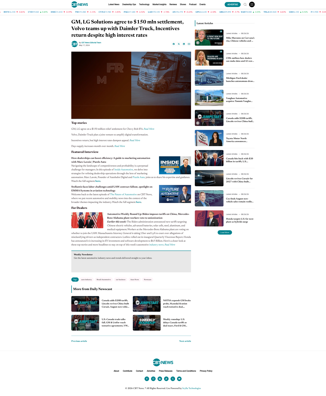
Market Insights (159, 4)
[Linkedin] (184, 44)
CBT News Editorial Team (91, 43)
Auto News (134, 279)
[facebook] (147, 378)
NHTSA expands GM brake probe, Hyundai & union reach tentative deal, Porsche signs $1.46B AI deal (177, 304)
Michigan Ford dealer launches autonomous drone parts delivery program (240, 80)
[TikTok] (166, 378)
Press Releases (165, 371)
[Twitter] (173, 378)
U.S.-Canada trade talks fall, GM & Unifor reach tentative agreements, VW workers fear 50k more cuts (115, 323)
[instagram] (153, 378)
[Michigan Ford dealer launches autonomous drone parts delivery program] (209, 78)
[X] (179, 44)
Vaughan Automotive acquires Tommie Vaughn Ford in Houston (238, 100)
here (97, 181)
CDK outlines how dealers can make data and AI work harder (240, 60)
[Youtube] (179, 378)
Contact (139, 371)
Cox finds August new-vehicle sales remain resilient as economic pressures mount (240, 200)
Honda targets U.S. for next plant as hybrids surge (239, 220)
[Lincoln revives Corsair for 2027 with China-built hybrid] (209, 178)
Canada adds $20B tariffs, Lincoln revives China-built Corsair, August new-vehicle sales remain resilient (115, 304)
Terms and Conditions (186, 371)
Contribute (127, 371)
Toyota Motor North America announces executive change (236, 140)
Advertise (151, 371)
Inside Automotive (123, 169)
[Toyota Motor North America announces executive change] (209, 138)
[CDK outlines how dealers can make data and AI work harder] (209, 58)
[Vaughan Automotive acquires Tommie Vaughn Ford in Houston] (209, 98)
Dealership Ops (129, 4)
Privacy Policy (206, 371)
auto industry (86, 279)
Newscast (147, 279)
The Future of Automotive (123, 194)
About (116, 371)
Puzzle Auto (139, 177)
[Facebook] (174, 44)
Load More (224, 232)
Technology (144, 4)
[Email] (189, 44)
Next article (185, 341)
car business (120, 279)
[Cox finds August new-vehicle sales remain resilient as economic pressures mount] (209, 198)
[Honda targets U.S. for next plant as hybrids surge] (209, 218)
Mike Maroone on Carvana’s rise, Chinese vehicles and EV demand (240, 40)
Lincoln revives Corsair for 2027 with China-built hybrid (239, 180)
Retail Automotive (104, 279)
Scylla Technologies (191, 388)
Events (203, 4)
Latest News (113, 4)
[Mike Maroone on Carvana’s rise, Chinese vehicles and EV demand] (209, 37)
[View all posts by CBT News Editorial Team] (75, 44)
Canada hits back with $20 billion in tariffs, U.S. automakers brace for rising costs (240, 160)
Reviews (173, 4)
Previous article (79, 341)
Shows (183, 4)
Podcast (192, 4)
